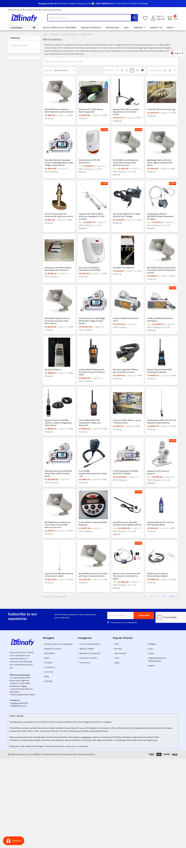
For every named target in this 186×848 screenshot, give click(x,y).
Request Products (91, 27)
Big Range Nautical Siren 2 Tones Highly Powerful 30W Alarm (159, 162)
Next (172, 596)
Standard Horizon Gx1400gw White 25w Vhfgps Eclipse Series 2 (92, 321)
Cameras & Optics (88, 658)
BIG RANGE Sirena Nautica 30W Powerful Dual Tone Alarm (59, 110)
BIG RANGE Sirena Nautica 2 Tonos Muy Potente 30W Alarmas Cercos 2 (57, 525)
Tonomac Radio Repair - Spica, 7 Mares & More (127, 421)
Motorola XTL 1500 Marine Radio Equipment (91, 110)
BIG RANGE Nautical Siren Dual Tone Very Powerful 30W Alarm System (161, 270)
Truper (151, 653)
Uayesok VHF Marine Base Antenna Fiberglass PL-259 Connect (91, 216)
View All (151, 665)
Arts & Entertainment (89, 644)
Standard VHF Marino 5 (124, 267)
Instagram (86, 737)
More (169, 27)
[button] (23, 642)
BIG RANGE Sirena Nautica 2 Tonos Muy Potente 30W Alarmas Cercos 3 (126, 162)
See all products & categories (60, 27)
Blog (46, 676)
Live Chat (48, 672)
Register (161, 19)
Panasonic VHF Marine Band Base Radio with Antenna (58, 268)
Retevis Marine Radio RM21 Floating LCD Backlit (159, 370)
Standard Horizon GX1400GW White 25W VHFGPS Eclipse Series (58, 473)
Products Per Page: (158, 70)
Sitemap (48, 681)
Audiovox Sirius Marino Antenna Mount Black (157, 574)
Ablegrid (152, 644)
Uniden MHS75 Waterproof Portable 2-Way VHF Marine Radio (91, 372)
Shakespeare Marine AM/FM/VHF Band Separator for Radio (160, 216)
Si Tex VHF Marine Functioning (161, 109)
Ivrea (116, 658)
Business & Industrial (89, 653)
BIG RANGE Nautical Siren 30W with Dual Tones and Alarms (93, 574)
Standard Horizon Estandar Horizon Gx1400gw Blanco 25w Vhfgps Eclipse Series (59, 162)
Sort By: (48, 70)
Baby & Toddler (86, 648)
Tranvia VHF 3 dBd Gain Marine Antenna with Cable (59, 574)
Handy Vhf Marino (53, 369)
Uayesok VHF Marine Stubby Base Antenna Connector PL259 (126, 112)
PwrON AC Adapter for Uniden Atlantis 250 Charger (127, 215)
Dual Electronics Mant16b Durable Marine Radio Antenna (127, 523)
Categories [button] (16, 27)
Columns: (109, 70)
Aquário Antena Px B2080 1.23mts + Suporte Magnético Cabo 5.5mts (58, 423)
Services (138, 27)
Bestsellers (112, 27)
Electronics (84, 662)
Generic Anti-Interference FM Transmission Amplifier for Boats (126, 576)
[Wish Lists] (146, 18)
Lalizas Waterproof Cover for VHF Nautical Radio (160, 523)
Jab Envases (120, 653)
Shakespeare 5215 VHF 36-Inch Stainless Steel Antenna (161, 421)
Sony (150, 648)
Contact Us (156, 27)
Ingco (117, 662)
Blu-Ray (118, 648)
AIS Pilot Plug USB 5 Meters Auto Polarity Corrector (125, 370)
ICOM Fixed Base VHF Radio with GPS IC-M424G (125, 472)
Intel (116, 644)
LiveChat (14, 703)
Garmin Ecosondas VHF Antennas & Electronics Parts (59, 215)
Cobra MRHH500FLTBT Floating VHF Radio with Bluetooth (90, 423)
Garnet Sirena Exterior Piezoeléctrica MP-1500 (90, 268)
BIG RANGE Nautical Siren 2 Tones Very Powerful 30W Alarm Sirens (57, 321)
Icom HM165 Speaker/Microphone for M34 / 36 (93, 473)
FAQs (126, 27)
